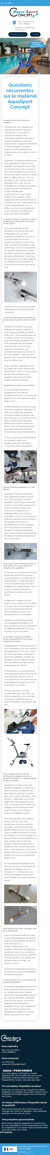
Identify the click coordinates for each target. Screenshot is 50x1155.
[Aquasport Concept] (25, 12)
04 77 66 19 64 (20, 30)
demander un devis (18, 34)
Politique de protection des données (34, 1146)
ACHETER (35, 34)
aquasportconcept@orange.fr (25, 28)
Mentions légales (25, 1148)
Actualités (8, 3)
